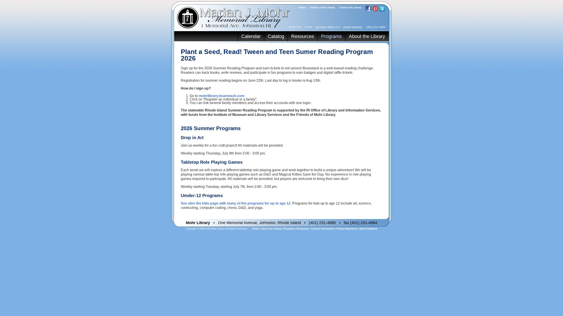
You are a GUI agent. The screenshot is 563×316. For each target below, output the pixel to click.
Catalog (276, 36)
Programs (331, 36)
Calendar (251, 36)
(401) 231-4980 (376, 27)
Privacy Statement (346, 228)
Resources (302, 36)
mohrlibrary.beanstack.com (221, 96)
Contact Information (323, 228)
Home (302, 7)
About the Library (367, 36)
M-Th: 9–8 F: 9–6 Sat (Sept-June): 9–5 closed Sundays (325, 27)
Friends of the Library (322, 7)
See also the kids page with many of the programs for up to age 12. (236, 203)
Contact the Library (350, 7)
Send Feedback (368, 228)
